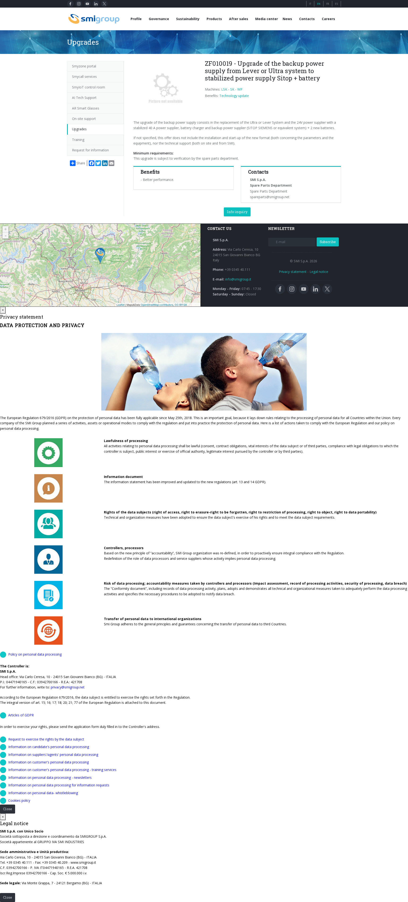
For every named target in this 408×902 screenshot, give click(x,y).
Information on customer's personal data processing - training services (62, 769)
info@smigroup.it (238, 279)
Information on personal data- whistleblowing (43, 793)
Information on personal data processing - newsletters (50, 777)
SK (232, 89)
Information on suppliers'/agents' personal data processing (53, 754)
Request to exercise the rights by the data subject (46, 739)
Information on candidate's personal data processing (48, 746)
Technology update (234, 95)
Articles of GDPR (21, 715)
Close (7, 809)
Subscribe (328, 242)
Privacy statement (292, 271)
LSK (224, 89)
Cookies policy (19, 800)
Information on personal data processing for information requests (58, 785)
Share (80, 163)
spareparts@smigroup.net (269, 197)
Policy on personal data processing (35, 654)
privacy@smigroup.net (68, 687)
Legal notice (319, 271)
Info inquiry (237, 212)
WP (239, 89)
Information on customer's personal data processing (48, 762)
